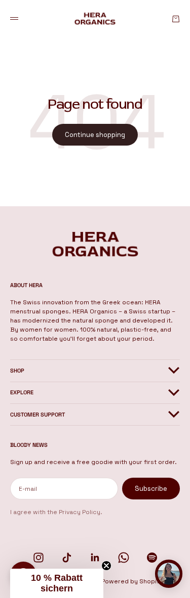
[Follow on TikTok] (67, 557)
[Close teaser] (106, 566)
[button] (56, 583)
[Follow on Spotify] (152, 557)
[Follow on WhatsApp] (124, 557)
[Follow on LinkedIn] (95, 557)
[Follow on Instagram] (38, 557)
